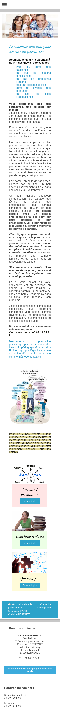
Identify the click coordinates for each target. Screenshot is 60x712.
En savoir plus (30, 501)
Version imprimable (21, 604)
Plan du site (16, 607)
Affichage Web (44, 607)
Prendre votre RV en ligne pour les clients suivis (30, 670)
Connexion (46, 604)
